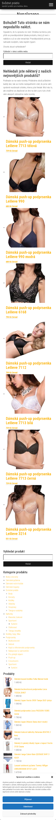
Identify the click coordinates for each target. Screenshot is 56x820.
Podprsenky (11, 637)
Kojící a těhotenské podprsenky (21, 647)
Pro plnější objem (15, 654)
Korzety (11, 597)
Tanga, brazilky (14, 631)
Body (10, 593)
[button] (52, 777)
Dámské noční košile (14, 583)
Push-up (11, 657)
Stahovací (12, 627)
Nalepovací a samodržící (18, 651)
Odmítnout (28, 806)
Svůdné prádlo (11, 3)
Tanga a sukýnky (15, 610)
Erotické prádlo (12, 590)
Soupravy (12, 607)
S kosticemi (13, 661)
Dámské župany (12, 587)
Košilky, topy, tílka (13, 634)
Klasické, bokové (15, 617)
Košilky (11, 600)
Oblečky (11, 604)
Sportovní (12, 620)
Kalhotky (9, 614)
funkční (14, 624)
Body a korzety (12, 577)
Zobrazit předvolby (28, 814)
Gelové (11, 644)
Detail (14, 151)
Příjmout (28, 799)
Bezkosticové (14, 641)
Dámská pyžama (13, 580)
